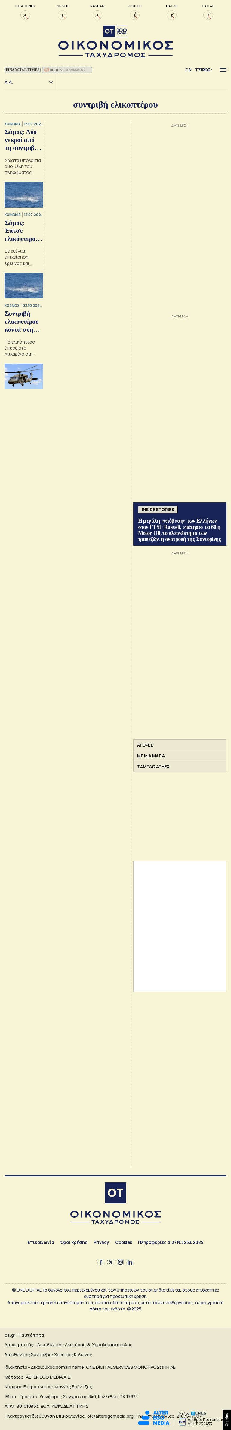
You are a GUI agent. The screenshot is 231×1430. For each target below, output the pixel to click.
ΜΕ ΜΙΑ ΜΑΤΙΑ (151, 756)
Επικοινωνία (41, 1242)
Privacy (101, 1242)
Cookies (123, 1242)
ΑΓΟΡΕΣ (145, 745)
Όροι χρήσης (74, 1242)
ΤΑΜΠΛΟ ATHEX (153, 766)
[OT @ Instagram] (120, 1262)
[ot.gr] (115, 42)
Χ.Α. (9, 82)
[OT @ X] (110, 1262)
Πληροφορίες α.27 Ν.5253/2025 (170, 1242)
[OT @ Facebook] (101, 1262)
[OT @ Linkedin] (130, 1262)
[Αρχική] (115, 1193)
